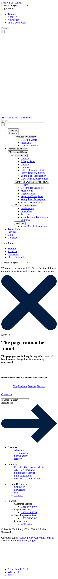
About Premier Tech (18, 569)
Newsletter (13, 19)
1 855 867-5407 (29, 506)
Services (12, 232)
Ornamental (20, 155)
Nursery (25, 164)
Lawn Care (26, 211)
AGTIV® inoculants (24, 470)
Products (13, 130)
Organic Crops (28, 193)
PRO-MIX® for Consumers (28, 478)
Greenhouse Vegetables (32, 187)
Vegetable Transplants (32, 196)
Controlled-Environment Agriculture (31, 182)
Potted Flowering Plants (33, 170)
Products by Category (25, 137)
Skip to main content (11, 2)
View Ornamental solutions (34, 178)
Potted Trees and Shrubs (33, 173)
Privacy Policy (13, 540)
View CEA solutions (31, 202)
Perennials (26, 167)
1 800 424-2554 (29, 512)
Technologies (14, 229)
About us (12, 17)
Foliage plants (28, 161)
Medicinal (19, 223)
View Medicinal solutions (34, 226)
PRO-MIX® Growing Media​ (29, 467)
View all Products (30, 145)
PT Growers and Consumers (15, 117)
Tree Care (26, 214)
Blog (10, 234)
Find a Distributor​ (17, 22)
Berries (24, 185)
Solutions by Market (24, 472)
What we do (14, 572)
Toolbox (12, 14)
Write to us (26, 524)
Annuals (25, 158)
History (18, 458)
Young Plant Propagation (33, 175)
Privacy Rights (28, 540)
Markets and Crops (18, 149)
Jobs (10, 575)
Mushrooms (27, 190)
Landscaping (27, 208)
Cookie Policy (26, 537)
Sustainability (21, 455)
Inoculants (26, 142)
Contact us (13, 237)
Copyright (39, 537)
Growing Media (29, 139)
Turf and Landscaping (25, 205)
